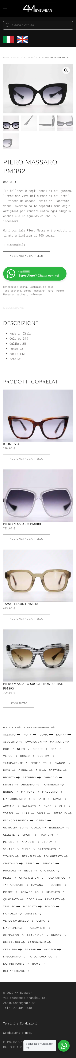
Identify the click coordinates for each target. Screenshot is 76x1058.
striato (39, 798)
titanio (8, 856)
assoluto (10, 741)
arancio (28, 841)
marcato (30, 906)
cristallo (10, 863)
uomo (43, 734)
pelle (7, 877)
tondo (50, 906)
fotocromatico (40, 956)
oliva (41, 920)
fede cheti (39, 763)
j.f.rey (47, 841)
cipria (23, 770)
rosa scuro (29, 892)
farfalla (10, 913)
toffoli (9, 813)
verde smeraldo (16, 920)
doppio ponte (13, 963)
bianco (59, 763)
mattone (27, 791)
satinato (22, 294)
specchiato (12, 956)
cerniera (10, 949)
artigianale (37, 942)
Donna (23, 286)
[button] (5, 8)
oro (6, 748)
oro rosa (47, 870)
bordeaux (57, 827)
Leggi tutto (18, 703)
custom (43, 755)
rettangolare (14, 970)
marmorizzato (14, 798)
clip (62, 806)
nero (50, 290)
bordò (8, 791)
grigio (38, 748)
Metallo (9, 727)
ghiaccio (51, 777)
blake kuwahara (37, 727)
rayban (30, 949)
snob (48, 806)
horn (27, 734)
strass (8, 784)
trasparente (13, 763)
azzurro (29, 777)
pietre (8, 892)
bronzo (9, 777)
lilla (26, 813)
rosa (7, 770)
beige (28, 870)
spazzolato (47, 849)
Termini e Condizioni (20, 1023)
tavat (57, 798)
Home (6, 57)
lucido (56, 884)
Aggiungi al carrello (26, 255)
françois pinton (16, 820)
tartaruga (50, 784)
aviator (50, 949)
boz (53, 748)
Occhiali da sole (25, 57)
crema (41, 820)
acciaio (9, 806)
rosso (25, 755)
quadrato (11, 899)
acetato (16, 290)
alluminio (37, 927)
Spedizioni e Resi (17, 1033)
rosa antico (56, 877)
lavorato (52, 899)
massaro (39, 290)
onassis (31, 913)
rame (36, 963)
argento (28, 784)
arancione (35, 935)
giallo (36, 827)
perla (30, 863)
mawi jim (46, 834)
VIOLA (41, 813)
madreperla (12, 927)
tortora (55, 770)
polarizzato (53, 856)
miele (26, 849)
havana (37, 884)
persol (8, 841)
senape (8, 849)
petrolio (60, 813)
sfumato (36, 294)
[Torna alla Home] (38, 8)
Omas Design (29, 877)
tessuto (9, 906)
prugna (48, 863)
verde (7, 755)
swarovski (34, 741)
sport (27, 834)
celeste (9, 834)
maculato (50, 791)
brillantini (11, 942)
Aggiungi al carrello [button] (26, 458)
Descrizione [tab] (13, 307)
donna (27, 290)
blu (38, 770)
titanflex (29, 856)
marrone (57, 741)
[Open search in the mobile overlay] (38, 25)
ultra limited (13, 827)
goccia (32, 899)
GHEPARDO (11, 935)
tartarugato (13, 884)
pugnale (9, 870)
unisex (56, 935)
